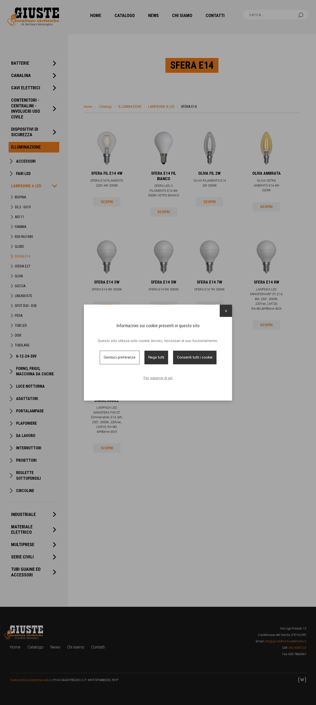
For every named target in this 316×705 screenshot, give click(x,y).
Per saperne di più (158, 378)
